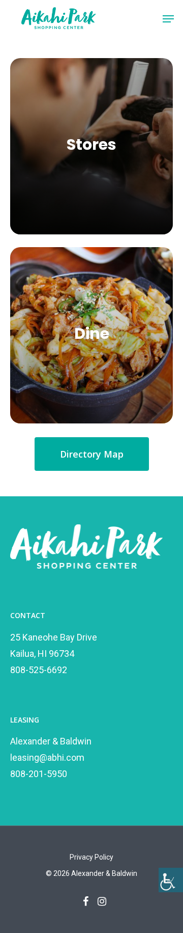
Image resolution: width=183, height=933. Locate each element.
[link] (171, 880)
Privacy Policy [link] (91, 857)
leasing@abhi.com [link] (47, 757)
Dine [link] (91, 333)
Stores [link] (91, 144)
